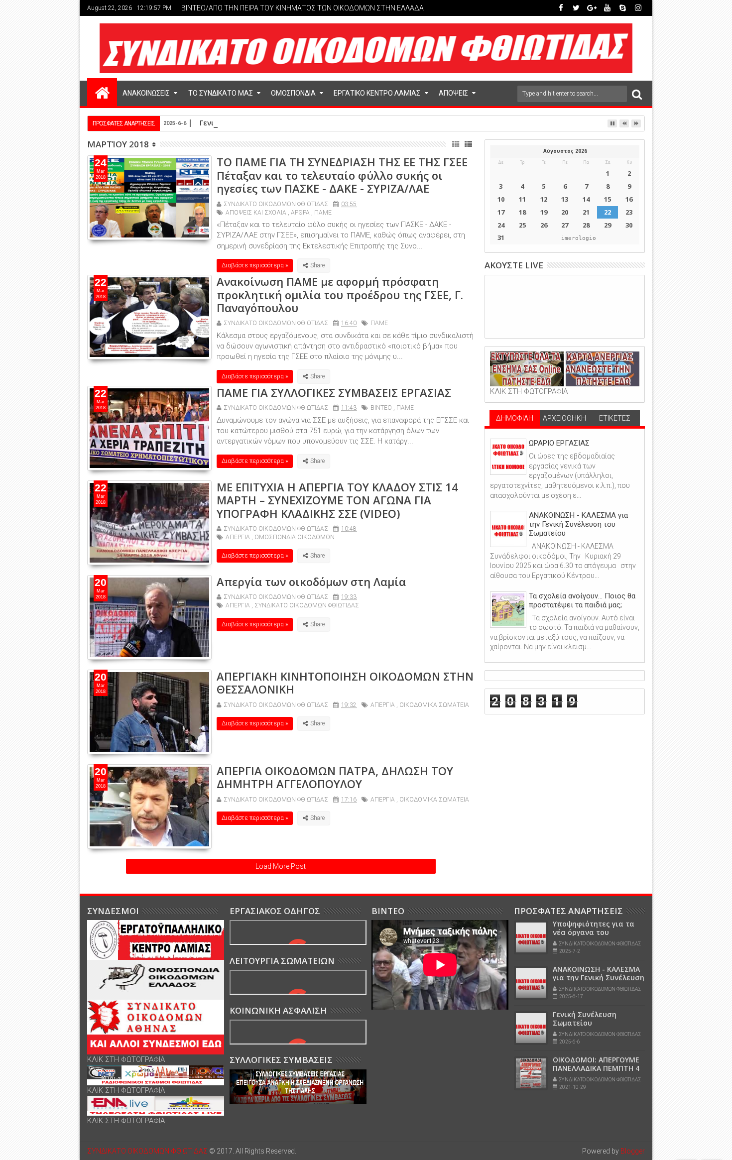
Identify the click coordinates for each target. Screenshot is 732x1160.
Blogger (632, 1151)
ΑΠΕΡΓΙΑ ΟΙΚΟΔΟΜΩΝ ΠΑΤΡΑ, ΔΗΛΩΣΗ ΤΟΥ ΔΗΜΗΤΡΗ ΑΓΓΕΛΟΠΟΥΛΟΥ (335, 777)
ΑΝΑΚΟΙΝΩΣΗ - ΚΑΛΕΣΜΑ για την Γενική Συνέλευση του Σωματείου (578, 524)
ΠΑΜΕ (323, 212)
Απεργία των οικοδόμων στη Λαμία (311, 581)
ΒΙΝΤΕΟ (381, 407)
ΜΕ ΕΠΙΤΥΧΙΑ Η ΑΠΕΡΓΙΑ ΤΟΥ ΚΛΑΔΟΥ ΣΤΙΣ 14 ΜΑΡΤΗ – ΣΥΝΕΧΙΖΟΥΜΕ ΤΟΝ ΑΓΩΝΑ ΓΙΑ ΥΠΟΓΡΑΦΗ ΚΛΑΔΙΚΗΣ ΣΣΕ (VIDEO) (337, 500)
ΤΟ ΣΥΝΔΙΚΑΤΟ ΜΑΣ (220, 93)
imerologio (578, 238)
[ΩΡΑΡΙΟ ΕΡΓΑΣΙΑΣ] (508, 457)
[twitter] (576, 8)
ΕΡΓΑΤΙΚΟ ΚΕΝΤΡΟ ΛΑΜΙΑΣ (377, 93)
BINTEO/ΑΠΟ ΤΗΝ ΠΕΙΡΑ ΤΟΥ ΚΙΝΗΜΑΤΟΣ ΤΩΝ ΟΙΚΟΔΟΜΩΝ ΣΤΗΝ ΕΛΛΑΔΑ (302, 8)
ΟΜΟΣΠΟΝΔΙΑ (293, 93)
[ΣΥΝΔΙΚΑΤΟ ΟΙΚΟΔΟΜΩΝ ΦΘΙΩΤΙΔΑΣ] (102, 92)
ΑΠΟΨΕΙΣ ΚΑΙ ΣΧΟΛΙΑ (256, 212)
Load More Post (280, 866)
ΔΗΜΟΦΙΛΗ (514, 418)
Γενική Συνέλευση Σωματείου (252, 122)
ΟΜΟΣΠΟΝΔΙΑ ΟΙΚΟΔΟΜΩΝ (294, 537)
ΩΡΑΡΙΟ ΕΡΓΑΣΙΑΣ (559, 443)
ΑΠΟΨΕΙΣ (453, 93)
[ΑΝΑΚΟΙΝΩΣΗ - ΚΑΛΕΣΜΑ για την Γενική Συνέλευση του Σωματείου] (508, 529)
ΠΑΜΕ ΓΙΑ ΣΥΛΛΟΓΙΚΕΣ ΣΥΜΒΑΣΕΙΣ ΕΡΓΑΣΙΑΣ (334, 392)
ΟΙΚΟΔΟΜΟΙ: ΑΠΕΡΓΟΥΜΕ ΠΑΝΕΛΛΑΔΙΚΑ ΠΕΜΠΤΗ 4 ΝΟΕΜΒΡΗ (596, 1068)
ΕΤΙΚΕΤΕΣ (614, 418)
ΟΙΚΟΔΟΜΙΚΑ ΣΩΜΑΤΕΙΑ (434, 704)
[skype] (622, 8)
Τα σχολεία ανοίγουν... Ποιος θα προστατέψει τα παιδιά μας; (582, 600)
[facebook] (561, 8)
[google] (592, 8)
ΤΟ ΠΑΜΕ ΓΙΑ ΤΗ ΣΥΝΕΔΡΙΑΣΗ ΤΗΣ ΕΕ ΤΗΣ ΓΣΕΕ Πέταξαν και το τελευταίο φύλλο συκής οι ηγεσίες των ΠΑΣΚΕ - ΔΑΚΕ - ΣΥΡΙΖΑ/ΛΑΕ (342, 175)
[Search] (637, 94)
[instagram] (638, 8)
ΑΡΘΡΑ (300, 212)
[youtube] (607, 8)
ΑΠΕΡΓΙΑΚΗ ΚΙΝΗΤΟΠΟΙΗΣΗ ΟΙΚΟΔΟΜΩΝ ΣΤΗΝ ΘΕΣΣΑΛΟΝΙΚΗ (345, 682)
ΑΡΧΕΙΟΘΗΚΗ (564, 418)
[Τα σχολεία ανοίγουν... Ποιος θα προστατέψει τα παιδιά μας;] (508, 609)
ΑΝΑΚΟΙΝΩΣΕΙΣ (146, 93)
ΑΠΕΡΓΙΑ (238, 537)
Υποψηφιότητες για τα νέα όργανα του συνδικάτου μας (593, 932)
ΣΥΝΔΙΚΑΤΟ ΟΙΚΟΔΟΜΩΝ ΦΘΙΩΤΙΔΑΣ (306, 605)
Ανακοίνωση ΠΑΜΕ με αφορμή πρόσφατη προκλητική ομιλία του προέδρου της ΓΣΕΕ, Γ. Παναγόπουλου (340, 294)
